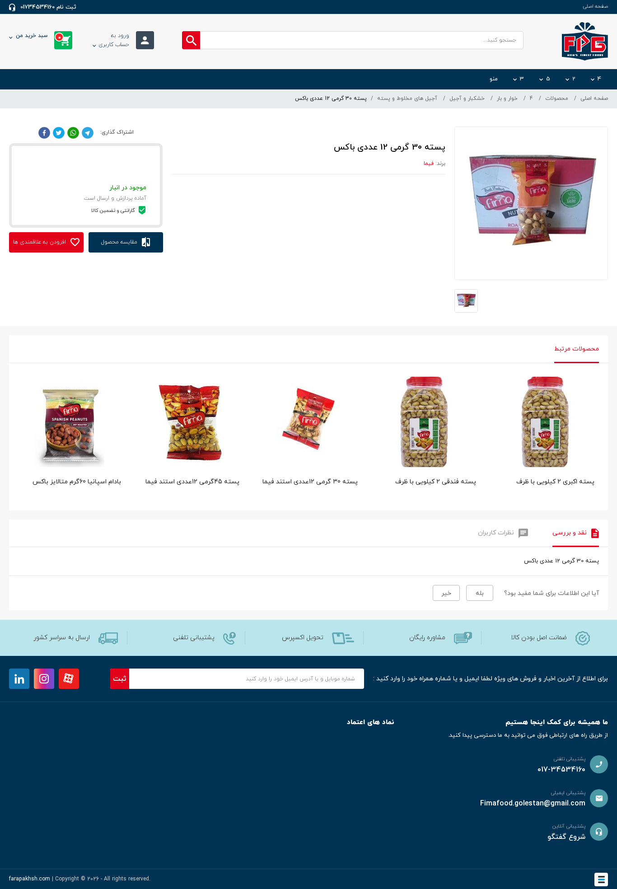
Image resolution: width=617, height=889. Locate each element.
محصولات (556, 98)
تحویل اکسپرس (302, 637)
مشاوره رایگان (427, 637)
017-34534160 (561, 770)
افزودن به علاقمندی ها (40, 242)
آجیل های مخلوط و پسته (407, 98)
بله (480, 593)
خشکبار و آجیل (467, 98)
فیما (429, 163)
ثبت (119, 679)
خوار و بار (507, 98)
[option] (544, 441)
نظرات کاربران (496, 533)
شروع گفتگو (566, 837)
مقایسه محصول (120, 242)
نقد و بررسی (569, 533)
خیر (446, 593)
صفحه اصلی (595, 6)
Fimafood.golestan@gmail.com (532, 804)
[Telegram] (87, 132)
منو (494, 79)
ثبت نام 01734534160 (48, 7)
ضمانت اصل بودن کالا (539, 637)
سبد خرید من (38, 36)
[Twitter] (59, 132)
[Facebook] (44, 132)
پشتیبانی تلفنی (194, 637)
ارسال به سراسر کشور (61, 637)
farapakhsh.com (29, 879)
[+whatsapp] (73, 132)
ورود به (113, 40)
